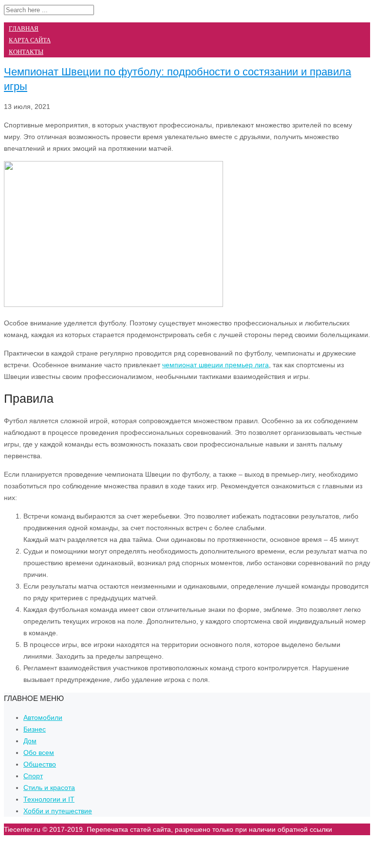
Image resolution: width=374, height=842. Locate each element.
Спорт (33, 776)
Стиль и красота (49, 787)
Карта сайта (30, 40)
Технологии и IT (49, 799)
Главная (23, 28)
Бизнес (34, 729)
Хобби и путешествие (57, 811)
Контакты (26, 51)
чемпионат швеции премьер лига (215, 365)
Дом (30, 741)
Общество (39, 764)
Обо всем (38, 752)
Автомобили (42, 717)
